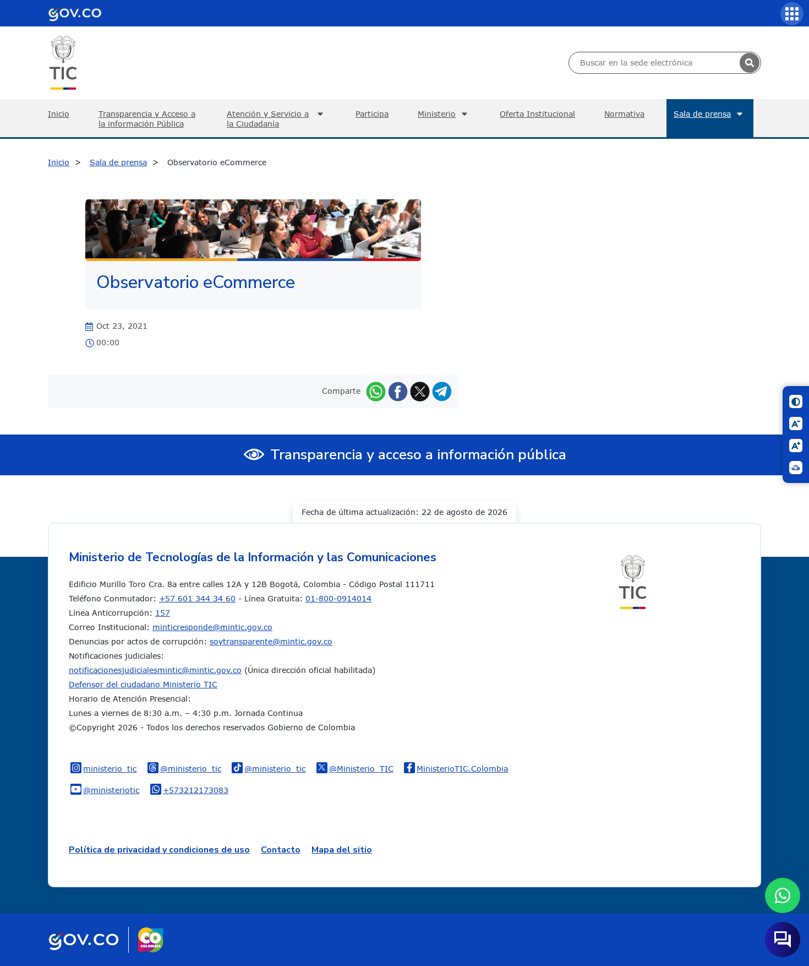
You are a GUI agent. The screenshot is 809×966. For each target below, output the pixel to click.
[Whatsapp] (376, 390)
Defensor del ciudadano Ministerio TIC (143, 684)
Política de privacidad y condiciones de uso (159, 850)
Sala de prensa (702, 113)
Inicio (58, 113)
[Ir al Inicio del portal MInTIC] (63, 62)
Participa (372, 113)
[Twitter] (420, 390)
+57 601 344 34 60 (197, 598)
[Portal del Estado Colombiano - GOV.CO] (75, 13)
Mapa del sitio (341, 850)
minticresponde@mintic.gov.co (212, 627)
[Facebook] (398, 390)
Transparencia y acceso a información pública (418, 454)
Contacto (280, 850)
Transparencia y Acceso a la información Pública (147, 118)
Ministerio (437, 113)
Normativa (624, 113)
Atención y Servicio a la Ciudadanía (268, 118)
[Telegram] (442, 390)
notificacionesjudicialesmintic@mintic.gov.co (155, 670)
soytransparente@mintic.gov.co (271, 641)
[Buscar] (749, 63)
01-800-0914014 (338, 598)
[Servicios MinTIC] (791, 13)
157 (162, 612)
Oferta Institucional (537, 113)
